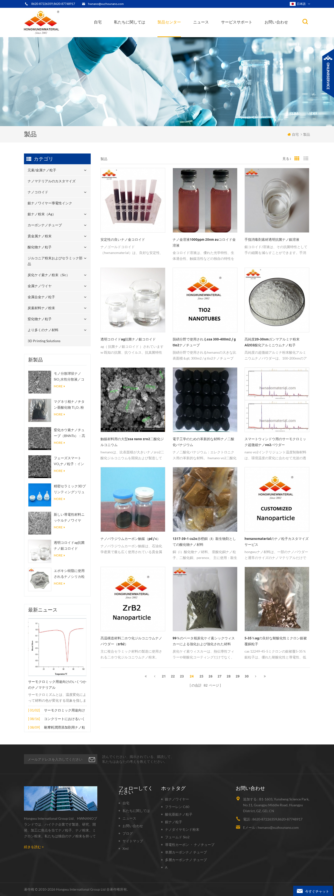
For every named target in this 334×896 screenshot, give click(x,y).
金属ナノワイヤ (40, 286)
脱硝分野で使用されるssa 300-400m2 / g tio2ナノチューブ (204, 342)
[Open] (328, 73)
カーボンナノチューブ (183, 32)
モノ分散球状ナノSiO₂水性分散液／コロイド (69, 376)
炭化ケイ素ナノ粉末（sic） (49, 275)
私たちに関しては (129, 22)
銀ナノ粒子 (173, 822)
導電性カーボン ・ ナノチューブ (189, 844)
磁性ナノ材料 (218, 32)
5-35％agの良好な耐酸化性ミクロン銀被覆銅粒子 (276, 641)
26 (210, 676)
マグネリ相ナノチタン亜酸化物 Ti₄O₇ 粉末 (69, 404)
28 (229, 676)
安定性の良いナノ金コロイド (122, 239)
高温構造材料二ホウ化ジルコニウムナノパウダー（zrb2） (131, 641)
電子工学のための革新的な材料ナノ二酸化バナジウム (203, 442)
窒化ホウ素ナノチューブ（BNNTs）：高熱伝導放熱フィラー (69, 433)
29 (238, 676)
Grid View (297, 158)
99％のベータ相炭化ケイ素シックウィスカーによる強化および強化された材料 (204, 641)
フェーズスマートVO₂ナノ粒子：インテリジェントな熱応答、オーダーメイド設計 (69, 461)
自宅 (98, 22)
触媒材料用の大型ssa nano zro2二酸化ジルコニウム (132, 442)
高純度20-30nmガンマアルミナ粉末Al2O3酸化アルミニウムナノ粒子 (272, 342)
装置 (121, 35)
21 (164, 676)
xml (125, 848)
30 (247, 676)
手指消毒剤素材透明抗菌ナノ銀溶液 (272, 239)
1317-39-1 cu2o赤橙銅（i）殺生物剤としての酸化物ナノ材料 (204, 541)
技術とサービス (128, 36)
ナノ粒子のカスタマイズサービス (141, 32)
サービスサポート (236, 22)
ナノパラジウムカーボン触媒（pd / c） (130, 539)
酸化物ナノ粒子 (40, 247)
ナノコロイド (171, 34)
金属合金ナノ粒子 (41, 297)
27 (220, 676)
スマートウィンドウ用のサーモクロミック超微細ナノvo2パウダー (275, 442)
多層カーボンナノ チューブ (186, 860)
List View (306, 158)
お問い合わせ (276, 22)
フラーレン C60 (177, 807)
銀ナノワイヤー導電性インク (50, 203)
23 (182, 676)
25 (201, 676)
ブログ (127, 833)
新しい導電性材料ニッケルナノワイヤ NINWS (69, 517)
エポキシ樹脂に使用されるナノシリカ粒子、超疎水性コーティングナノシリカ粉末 (69, 573)
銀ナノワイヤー (177, 799)
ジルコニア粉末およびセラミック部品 (182, 31)
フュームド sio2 (177, 837)
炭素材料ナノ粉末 (41, 308)
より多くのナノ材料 (43, 330)
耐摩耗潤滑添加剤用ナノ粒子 (64, 727)
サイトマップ (132, 841)
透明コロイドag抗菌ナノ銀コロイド (69, 545)
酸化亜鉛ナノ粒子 (178, 814)
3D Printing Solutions (44, 341)
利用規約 (125, 34)
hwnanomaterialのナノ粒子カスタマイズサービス (277, 541)
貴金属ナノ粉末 (40, 236)
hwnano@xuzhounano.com (106, 4)
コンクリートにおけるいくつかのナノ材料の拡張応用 (64, 719)
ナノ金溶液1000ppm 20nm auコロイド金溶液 (204, 242)
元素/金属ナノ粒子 (174, 36)
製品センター (169, 22)
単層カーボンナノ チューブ (186, 852)
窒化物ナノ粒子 (40, 319)
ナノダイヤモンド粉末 (182, 829)
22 (173, 676)
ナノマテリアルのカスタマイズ (183, 35)
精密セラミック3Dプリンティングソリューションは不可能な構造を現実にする (70, 489)
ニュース (201, 22)
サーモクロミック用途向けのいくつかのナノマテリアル (57, 684)
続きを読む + (34, 847)
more (58, 386)
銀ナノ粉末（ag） (42, 214)
